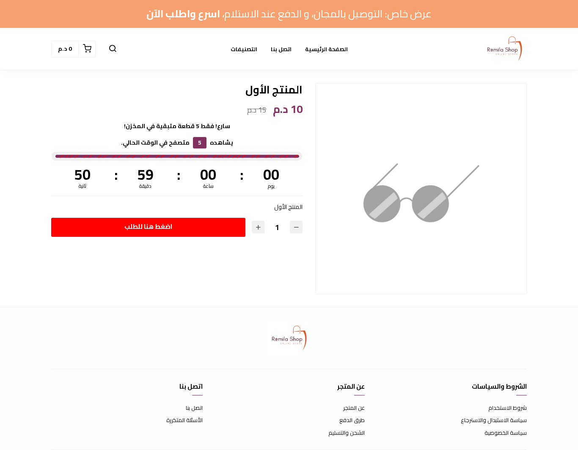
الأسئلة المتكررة (184, 420)
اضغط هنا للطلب (148, 226)
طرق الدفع (352, 420)
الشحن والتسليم (346, 433)
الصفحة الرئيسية (326, 49)
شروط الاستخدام (507, 408)
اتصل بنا (281, 49)
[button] (112, 49)
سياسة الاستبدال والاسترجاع (494, 420)
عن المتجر (354, 408)
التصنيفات (244, 49)
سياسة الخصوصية (505, 433)
